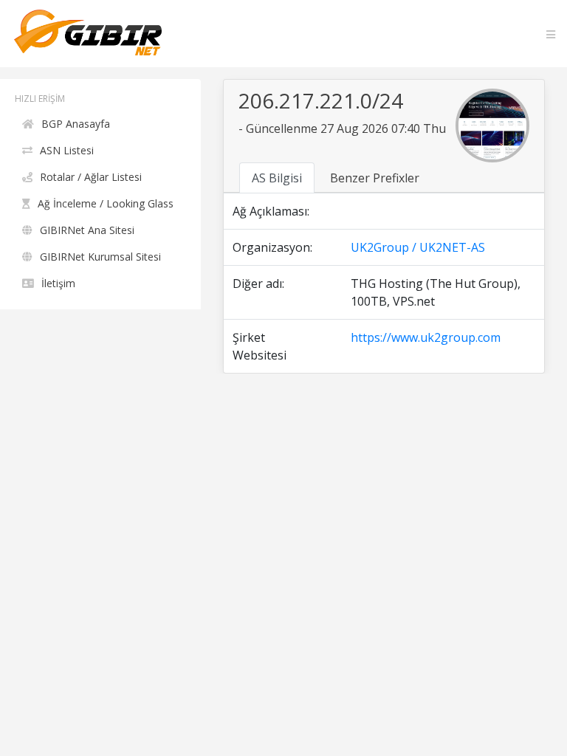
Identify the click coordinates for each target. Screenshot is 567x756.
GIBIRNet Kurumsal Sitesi (100, 257)
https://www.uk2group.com (426, 337)
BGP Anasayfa (75, 124)
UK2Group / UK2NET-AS (418, 247)
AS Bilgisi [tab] (277, 178)
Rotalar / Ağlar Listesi (91, 177)
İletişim (58, 283)
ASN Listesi (67, 150)
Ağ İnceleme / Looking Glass (105, 203)
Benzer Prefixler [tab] (374, 178)
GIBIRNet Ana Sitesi (87, 230)
